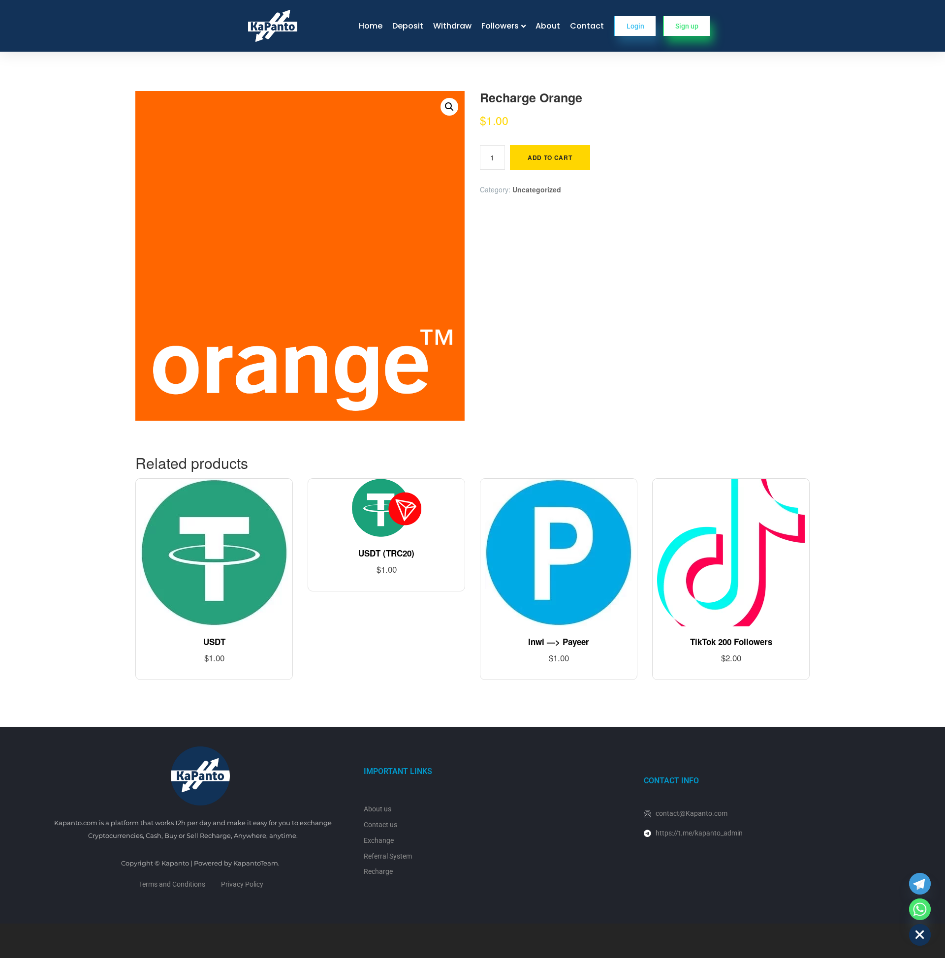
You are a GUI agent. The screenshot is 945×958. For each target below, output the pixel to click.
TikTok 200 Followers (731, 642)
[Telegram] (920, 884)
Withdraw (452, 25)
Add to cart (550, 157)
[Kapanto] (272, 26)
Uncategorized (536, 189)
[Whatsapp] (920, 909)
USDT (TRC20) (386, 553)
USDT (214, 642)
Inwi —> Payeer (558, 642)
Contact (587, 25)
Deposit (407, 25)
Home (370, 25)
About (548, 25)
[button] (449, 107)
